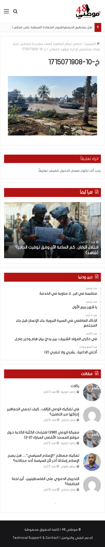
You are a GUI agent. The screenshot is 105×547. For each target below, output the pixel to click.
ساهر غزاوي (68, 466)
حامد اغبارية (68, 392)
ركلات (75, 386)
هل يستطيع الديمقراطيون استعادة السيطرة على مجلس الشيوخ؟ (46, 27)
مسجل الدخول (70, 170)
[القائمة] (6, 13)
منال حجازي (68, 420)
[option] (52, 230)
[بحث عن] (15, 13)
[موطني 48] (88, 11)
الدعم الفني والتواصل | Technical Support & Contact (52, 538)
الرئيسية (91, 44)
